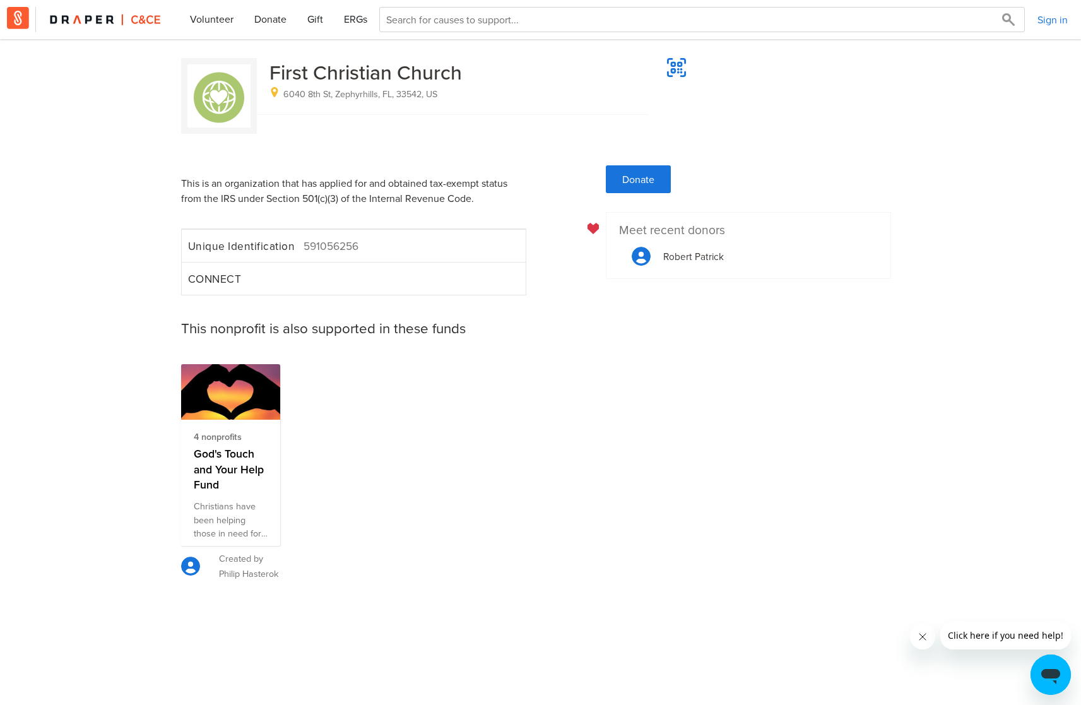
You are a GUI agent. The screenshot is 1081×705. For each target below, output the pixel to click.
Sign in (1052, 20)
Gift (315, 19)
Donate (270, 19)
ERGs (355, 19)
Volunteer (211, 19)
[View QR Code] (676, 67)
